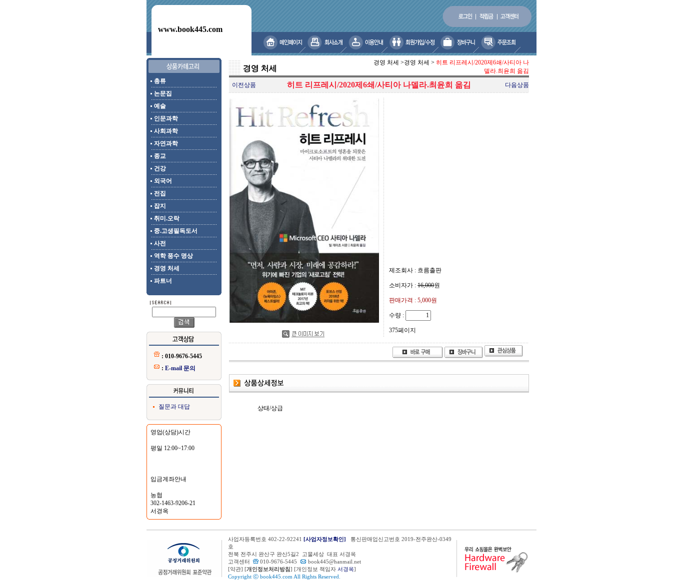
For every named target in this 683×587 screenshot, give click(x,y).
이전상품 (244, 84)
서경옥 (346, 569)
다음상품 (517, 84)
